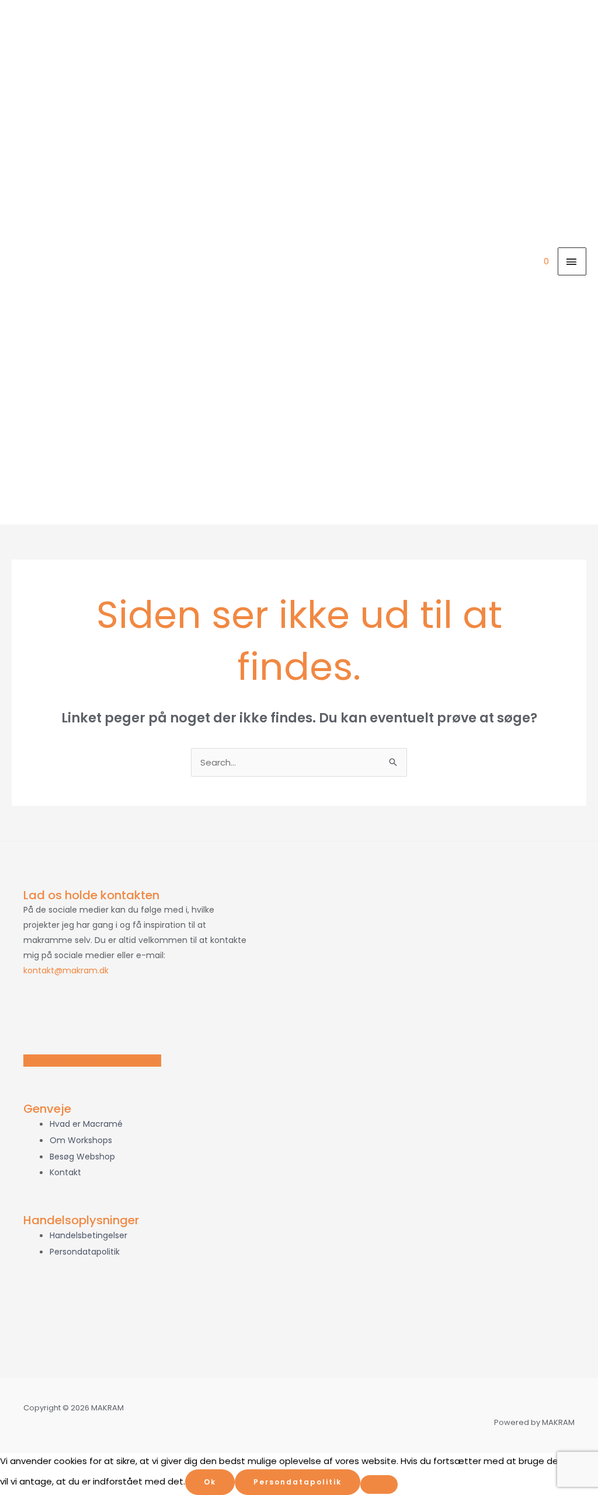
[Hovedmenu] (572, 261)
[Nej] (379, 1484)
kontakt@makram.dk (66, 970)
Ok (210, 1482)
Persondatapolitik (297, 1482)
